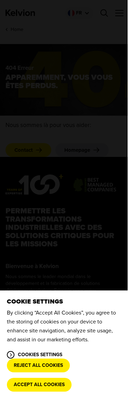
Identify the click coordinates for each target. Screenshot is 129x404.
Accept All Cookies (39, 384)
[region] (64, 347)
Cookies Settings (40, 355)
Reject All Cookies (38, 365)
